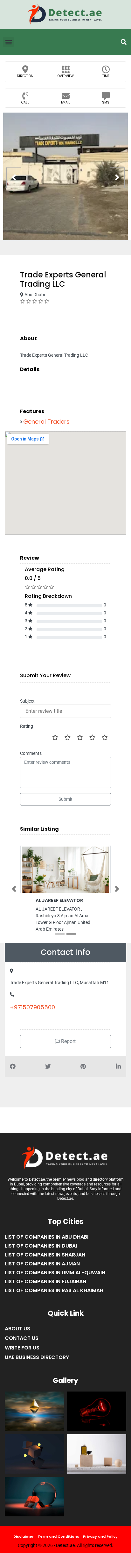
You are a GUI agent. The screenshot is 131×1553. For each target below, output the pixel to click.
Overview (66, 76)
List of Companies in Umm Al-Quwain (55, 1278)
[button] (123, 42)
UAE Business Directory (37, 1362)
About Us (17, 1334)
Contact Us (21, 1343)
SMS (105, 102)
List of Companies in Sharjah (45, 1260)
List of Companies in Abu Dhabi (46, 1242)
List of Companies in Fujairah (45, 1287)
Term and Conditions (58, 1541)
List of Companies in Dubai (41, 1251)
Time (105, 76)
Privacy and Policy (100, 1541)
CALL (25, 102)
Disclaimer (23, 1541)
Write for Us (22, 1353)
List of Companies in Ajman (42, 1269)
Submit (65, 799)
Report (68, 1047)
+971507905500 (32, 1013)
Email (65, 102)
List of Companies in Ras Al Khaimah (54, 1295)
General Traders (46, 422)
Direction (25, 76)
